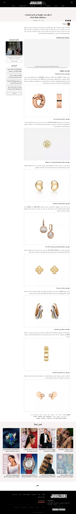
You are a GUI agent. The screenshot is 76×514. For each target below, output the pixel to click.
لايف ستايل (32, 5)
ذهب (56, 414)
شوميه (45, 414)
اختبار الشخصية (22, 5)
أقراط (60, 414)
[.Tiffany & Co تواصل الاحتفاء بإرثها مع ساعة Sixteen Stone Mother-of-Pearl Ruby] (29, 464)
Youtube (50, 504)
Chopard (38, 418)
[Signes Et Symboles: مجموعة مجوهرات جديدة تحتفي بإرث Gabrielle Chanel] (64, 464)
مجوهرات (64, 414)
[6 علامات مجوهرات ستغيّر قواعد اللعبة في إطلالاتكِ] (64, 438)
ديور (48, 414)
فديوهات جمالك (26, 494)
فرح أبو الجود (64, 23)
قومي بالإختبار (14, 61)
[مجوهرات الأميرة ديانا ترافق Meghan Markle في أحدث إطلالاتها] (47, 438)
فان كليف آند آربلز (34, 414)
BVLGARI (43, 418)
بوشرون (52, 414)
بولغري (58, 416)
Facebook (61, 503)
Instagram (50, 503)
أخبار (41, 5)
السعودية (48, 5)
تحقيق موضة (35, 20)
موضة (63, 5)
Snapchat (67, 503)
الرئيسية (42, 20)
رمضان (13, 5)
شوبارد (54, 416)
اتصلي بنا (43, 507)
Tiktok (55, 504)
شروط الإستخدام (24, 507)
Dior (44, 416)
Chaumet (40, 416)
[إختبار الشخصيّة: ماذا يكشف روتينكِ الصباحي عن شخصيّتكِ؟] (14, 48)
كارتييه (40, 414)
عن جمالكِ (37, 507)
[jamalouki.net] (38, 3)
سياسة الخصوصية (16, 507)
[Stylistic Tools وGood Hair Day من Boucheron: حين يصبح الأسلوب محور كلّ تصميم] (47, 464)
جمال (56, 5)
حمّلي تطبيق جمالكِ (59, 506)
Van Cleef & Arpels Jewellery (59, 418)
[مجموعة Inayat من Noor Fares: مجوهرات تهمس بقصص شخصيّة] (11, 464)
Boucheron (48, 416)
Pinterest (56, 503)
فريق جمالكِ (31, 507)
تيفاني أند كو (63, 416)
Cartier (35, 416)
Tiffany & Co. (49, 418)
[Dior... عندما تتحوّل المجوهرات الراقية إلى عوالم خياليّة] (29, 438)
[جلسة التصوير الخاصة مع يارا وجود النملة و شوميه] (47, 52)
